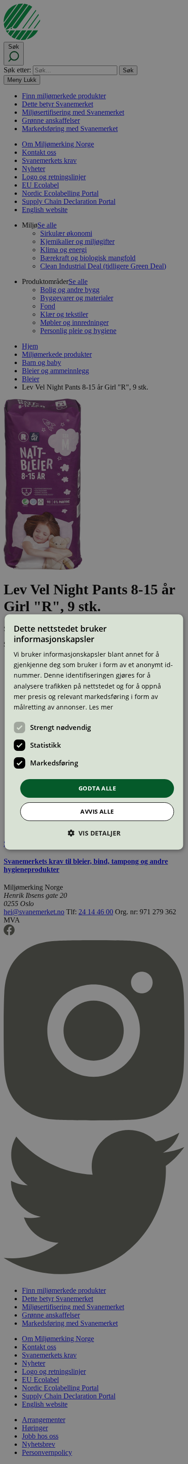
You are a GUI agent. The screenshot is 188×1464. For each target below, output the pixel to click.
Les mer (101, 707)
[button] (94, 833)
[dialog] (94, 732)
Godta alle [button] (97, 788)
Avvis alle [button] (97, 811)
